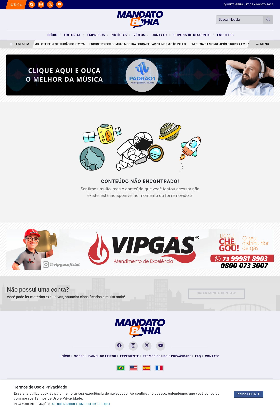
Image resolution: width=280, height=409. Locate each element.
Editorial (74, 35)
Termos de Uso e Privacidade (167, 356)
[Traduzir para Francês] (159, 368)
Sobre (79, 356)
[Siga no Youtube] (59, 4)
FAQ (198, 356)
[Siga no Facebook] (31, 4)
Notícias (121, 35)
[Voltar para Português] (120, 368)
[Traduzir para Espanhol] (146, 368)
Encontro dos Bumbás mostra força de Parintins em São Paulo (133, 44)
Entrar (18, 4)
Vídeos (141, 35)
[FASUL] (140, 249)
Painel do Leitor (102, 356)
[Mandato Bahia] (140, 19)
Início (54, 35)
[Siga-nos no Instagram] (133, 346)
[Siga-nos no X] (146, 346)
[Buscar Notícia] (268, 19)
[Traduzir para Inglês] (133, 368)
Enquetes (225, 35)
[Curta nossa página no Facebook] (119, 346)
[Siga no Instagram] (41, 4)
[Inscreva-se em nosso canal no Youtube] (160, 346)
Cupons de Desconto (193, 35)
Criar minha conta (215, 293)
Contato (161, 35)
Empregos (97, 35)
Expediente (129, 356)
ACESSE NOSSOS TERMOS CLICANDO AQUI (81, 404)
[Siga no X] (50, 4)
